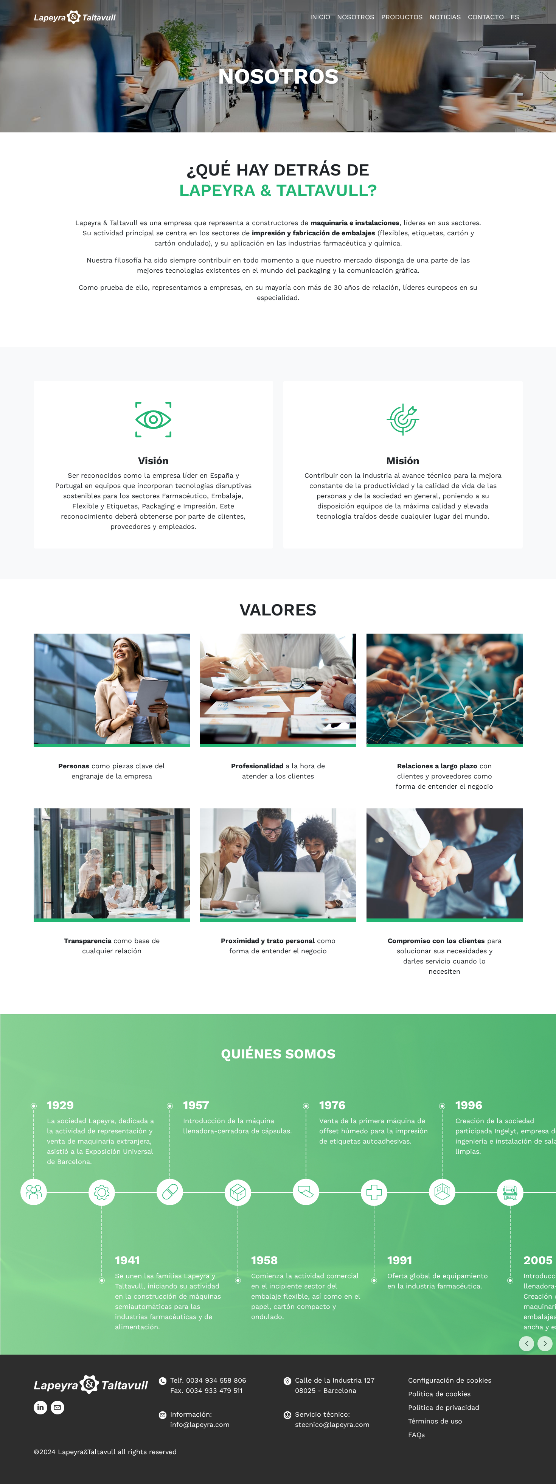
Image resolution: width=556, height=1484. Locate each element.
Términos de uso (435, 1421)
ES (515, 17)
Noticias (445, 17)
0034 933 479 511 (214, 1390)
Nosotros (355, 17)
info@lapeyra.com (200, 1424)
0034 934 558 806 (216, 1380)
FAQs (416, 1435)
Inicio (320, 17)
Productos (402, 17)
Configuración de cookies (449, 1380)
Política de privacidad (443, 1407)
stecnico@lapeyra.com (332, 1424)
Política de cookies (439, 1394)
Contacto (486, 17)
